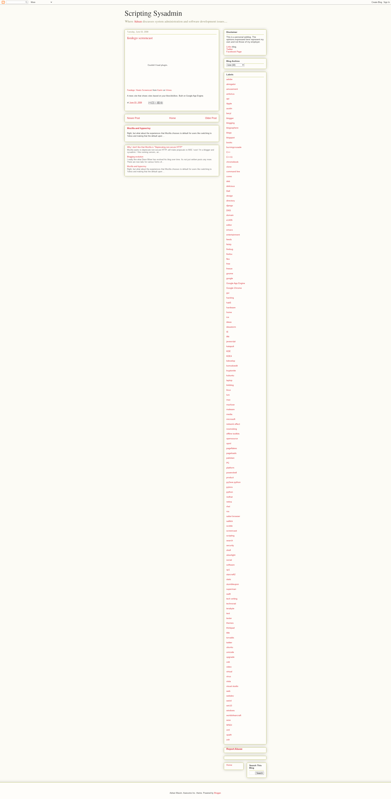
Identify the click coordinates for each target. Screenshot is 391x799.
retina (229, 502)
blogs (229, 132)
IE (227, 332)
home (229, 312)
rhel (228, 506)
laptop (229, 380)
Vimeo (169, 90)
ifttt (227, 336)
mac (228, 400)
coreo (229, 176)
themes (230, 623)
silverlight (230, 555)
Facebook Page (234, 51)
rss (227, 511)
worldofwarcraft (233, 715)
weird (229, 700)
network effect (233, 424)
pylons (229, 487)
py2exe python (233, 482)
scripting (230, 535)
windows (230, 710)
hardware (231, 307)
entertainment (233, 234)
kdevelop (230, 361)
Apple (229, 103)
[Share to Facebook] (158, 102)
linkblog (230, 385)
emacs (229, 230)
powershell (231, 472)
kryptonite (231, 370)
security (230, 545)
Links (229, 47)
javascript (231, 341)
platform (230, 467)
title (228, 633)
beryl (228, 113)
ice (227, 317)
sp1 (228, 569)
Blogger (217, 793)
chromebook (232, 162)
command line (233, 171)
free (228, 263)
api (227, 98)
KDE (228, 351)
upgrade (230, 657)
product (230, 477)
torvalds (230, 637)
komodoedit (232, 365)
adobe (229, 79)
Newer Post (133, 118)
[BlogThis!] (152, 102)
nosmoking (231, 429)
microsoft (230, 419)
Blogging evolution (135, 157)
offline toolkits (232, 433)
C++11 (229, 157)
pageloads (231, 453)
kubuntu (230, 375)
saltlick (229, 521)
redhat (229, 497)
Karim (160, 90)
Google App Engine (235, 283)
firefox (229, 254)
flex (228, 259)
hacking (230, 298)
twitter (229, 642)
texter (229, 618)
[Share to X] (155, 102)
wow (228, 720)
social (229, 560)
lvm (228, 395)
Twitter (229, 49)
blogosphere (232, 128)
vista (228, 681)
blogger (230, 118)
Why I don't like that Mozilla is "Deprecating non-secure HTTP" (155, 147)
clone (229, 167)
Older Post (211, 118)
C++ (228, 152)
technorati (231, 603)
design (229, 196)
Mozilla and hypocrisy (138, 128)
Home (172, 118)
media (229, 414)
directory (230, 200)
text (228, 613)
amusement (232, 89)
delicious (230, 186)
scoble (229, 526)
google (229, 278)
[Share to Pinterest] (161, 102)
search (229, 540)
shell (228, 550)
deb (228, 181)
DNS (228, 210)
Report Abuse (234, 749)
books (229, 142)
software (230, 565)
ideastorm (231, 327)
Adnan (138, 21)
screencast (231, 531)
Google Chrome (234, 288)
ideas (229, 322)
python (229, 492)
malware (230, 409)
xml (228, 730)
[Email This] (149, 102)
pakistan (230, 458)
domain (230, 215)
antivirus (230, 94)
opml (228, 443)
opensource (232, 438)
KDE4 (229, 356)
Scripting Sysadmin (153, 13)
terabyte (230, 608)
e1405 (229, 220)
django (229, 205)
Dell (228, 191)
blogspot (230, 137)
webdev (230, 696)
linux (228, 390)
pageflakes (231, 448)
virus (228, 676)
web (228, 691)
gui (227, 293)
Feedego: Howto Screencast (139, 90)
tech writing (231, 598)
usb (228, 662)
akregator (231, 84)
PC (227, 463)
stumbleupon (232, 584)
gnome (229, 273)
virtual (229, 671)
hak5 (228, 302)
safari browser (233, 516)
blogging (230, 123)
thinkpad (230, 628)
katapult (230, 346)
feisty (228, 244)
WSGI (229, 725)
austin (229, 108)
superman (231, 589)
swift (228, 594)
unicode (230, 652)
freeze (229, 268)
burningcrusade (233, 147)
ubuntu (229, 647)
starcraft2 (231, 574)
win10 (229, 705)
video (229, 667)
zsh (228, 739)
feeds (229, 239)
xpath (229, 734)
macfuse (230, 404)
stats (228, 579)
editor (229, 225)
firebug (229, 249)
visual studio (232, 686)
